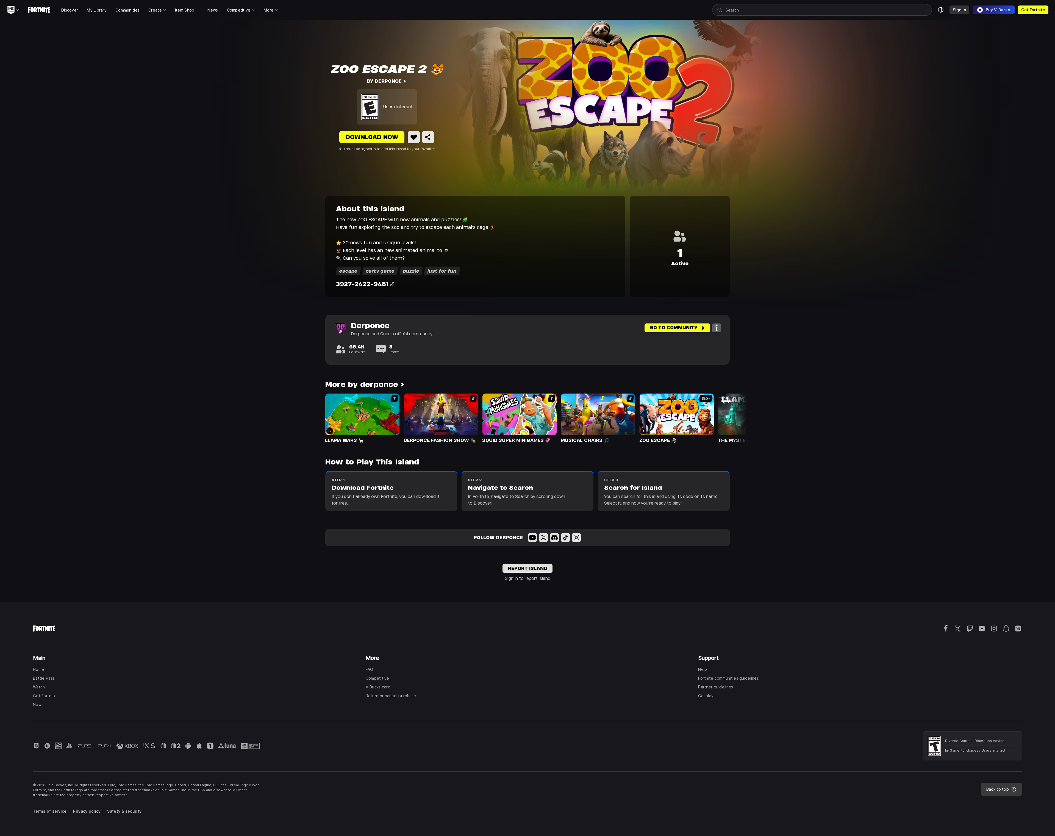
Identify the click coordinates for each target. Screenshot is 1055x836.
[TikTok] (565, 537)
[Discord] (554, 537)
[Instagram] (576, 537)
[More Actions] (716, 327)
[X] (543, 537)
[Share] (428, 137)
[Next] (732, 418)
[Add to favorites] (414, 137)
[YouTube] (532, 537)
